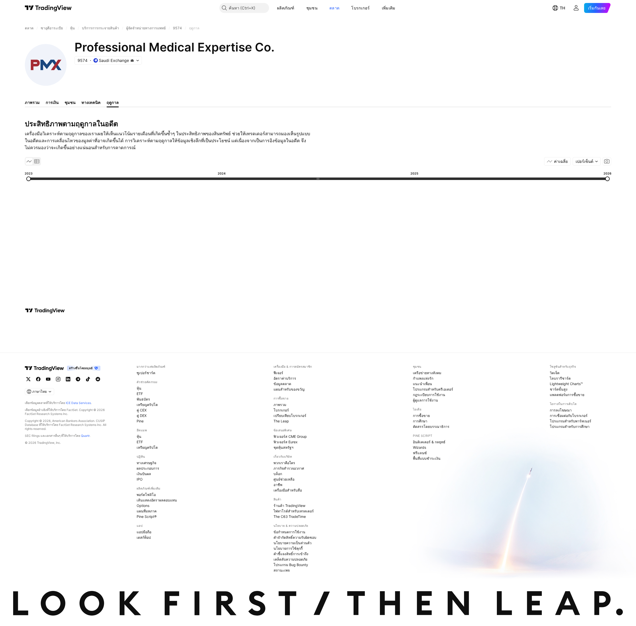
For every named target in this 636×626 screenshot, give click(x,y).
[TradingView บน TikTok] (87, 379)
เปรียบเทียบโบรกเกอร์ (290, 415)
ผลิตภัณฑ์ (285, 7)
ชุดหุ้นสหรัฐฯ (283, 447)
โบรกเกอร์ (360, 7)
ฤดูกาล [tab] (113, 102)
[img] (132, 60)
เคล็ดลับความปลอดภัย (290, 559)
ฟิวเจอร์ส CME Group (290, 436)
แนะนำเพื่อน (422, 384)
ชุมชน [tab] (70, 102)
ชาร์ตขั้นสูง (558, 389)
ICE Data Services (78, 403)
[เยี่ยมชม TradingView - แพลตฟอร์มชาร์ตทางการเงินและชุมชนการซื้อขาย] (45, 310)
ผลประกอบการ (148, 468)
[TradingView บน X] (28, 379)
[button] (298, 8)
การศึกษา (420, 421)
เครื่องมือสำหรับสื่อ (288, 490)
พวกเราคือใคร (284, 463)
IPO (140, 479)
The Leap (281, 421)
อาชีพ (278, 485)
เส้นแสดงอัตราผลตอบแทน (157, 500)
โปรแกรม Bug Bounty (291, 565)
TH (562, 7)
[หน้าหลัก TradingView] (48, 7)
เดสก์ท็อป (144, 537)
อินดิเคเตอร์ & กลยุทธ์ (429, 442)
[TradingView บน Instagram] (58, 379)
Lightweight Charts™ (566, 384)
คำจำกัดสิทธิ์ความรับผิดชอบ (295, 537)
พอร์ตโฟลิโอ (146, 494)
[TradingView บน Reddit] (97, 379)
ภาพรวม (280, 404)
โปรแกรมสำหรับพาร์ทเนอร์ (570, 421)
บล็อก (278, 474)
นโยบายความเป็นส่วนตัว (293, 543)
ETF (140, 394)
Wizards (419, 447)
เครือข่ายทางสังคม (427, 373)
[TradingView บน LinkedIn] (68, 379)
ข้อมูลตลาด (282, 384)
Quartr (85, 436)
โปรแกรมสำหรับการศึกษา (570, 426)
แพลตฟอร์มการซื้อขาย (567, 395)
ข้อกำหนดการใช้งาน (289, 532)
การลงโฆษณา (561, 410)
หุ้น (139, 388)
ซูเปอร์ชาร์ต (146, 373)
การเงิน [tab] (52, 102)
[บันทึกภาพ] (607, 161)
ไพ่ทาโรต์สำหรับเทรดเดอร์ (294, 511)
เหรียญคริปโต (147, 404)
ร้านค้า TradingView (289, 505)
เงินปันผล (144, 474)
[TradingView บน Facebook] (38, 379)
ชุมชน (312, 7)
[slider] (28, 179)
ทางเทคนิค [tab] (91, 102)
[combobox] (587, 161)
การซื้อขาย (421, 415)
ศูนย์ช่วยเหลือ (284, 479)
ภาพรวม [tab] (32, 102)
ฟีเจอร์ (278, 373)
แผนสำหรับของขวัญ (289, 389)
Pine (140, 421)
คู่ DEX (142, 415)
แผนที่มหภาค (147, 511)
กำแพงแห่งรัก (423, 378)
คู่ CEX (142, 410)
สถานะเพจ (282, 570)
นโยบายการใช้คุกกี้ (288, 548)
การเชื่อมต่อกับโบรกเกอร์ (569, 415)
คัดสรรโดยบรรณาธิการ (431, 426)
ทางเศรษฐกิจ (146, 463)
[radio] (29, 161)
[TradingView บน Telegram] (78, 379)
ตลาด (334, 7)
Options (143, 505)
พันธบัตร (143, 399)
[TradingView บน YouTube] (48, 379)
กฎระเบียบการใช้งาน (429, 395)
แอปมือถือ (144, 532)
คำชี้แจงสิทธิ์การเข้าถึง (291, 554)
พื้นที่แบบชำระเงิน (426, 458)
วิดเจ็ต (554, 373)
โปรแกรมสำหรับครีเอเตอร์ (433, 389)
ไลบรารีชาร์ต (560, 378)
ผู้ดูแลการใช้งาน (425, 400)
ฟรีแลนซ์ (420, 453)
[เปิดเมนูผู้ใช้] (576, 8)
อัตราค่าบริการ (285, 378)
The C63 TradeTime (290, 516)
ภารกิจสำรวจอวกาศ (289, 468)
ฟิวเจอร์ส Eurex (286, 442)
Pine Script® (147, 516)
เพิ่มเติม (389, 7)
